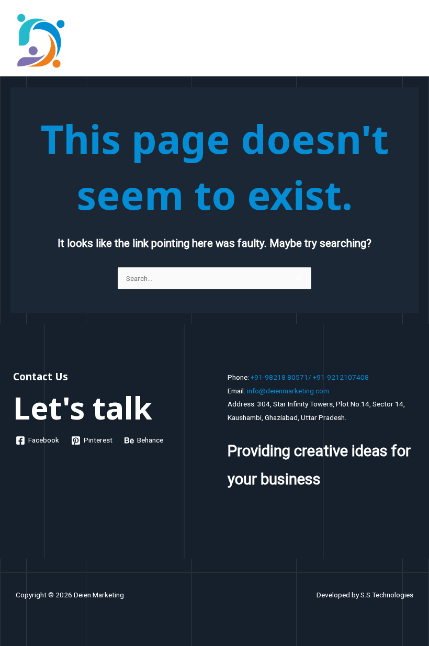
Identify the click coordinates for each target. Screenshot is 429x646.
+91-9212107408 (341, 377)
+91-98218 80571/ (281, 377)
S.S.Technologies (386, 595)
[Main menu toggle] (408, 40)
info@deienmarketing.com (288, 391)
